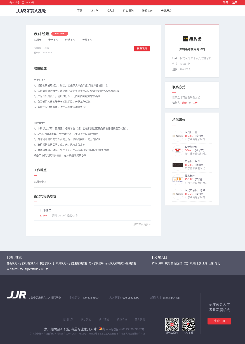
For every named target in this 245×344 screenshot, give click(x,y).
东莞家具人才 (47, 263)
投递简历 (142, 48)
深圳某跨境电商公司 (192, 49)
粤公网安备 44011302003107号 (123, 329)
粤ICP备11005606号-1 (89, 334)
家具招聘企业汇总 (38, 269)
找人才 (111, 10)
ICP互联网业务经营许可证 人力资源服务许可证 (122, 334)
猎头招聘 (128, 10)
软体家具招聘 (128, 263)
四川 (192, 263)
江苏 (186, 263)
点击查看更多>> (142, 224)
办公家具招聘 (112, 263)
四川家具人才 (63, 263)
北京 (198, 263)
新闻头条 (147, 10)
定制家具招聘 (79, 263)
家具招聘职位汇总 (17, 269)
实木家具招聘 (95, 263)
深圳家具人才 (30, 263)
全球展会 (166, 10)
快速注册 (219, 320)
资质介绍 (122, 319)
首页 (79, 10)
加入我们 (140, 319)
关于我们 (86, 319)
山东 (211, 263)
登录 (225, 2)
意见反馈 (68, 319)
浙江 (179, 263)
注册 (234, 2)
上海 (204, 263)
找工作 (94, 10)
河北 (217, 263)
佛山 (173, 263)
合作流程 (104, 319)
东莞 (167, 263)
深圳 (160, 263)
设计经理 (45, 210)
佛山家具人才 (14, 263)
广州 (154, 263)
